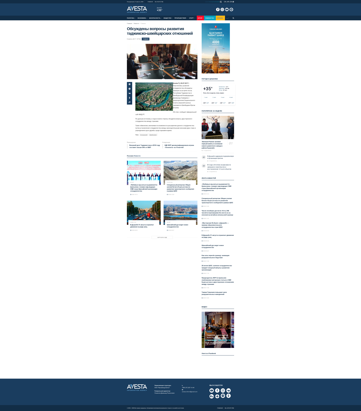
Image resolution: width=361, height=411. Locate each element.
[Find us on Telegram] (231, 9)
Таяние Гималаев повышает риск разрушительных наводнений (214, 293)
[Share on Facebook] (129, 84)
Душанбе (159, 7)
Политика (130, 18)
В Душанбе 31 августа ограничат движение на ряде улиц (142, 226)
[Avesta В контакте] (228, 390)
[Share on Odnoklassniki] (129, 98)
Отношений (143, 135)
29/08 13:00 (206, 298)
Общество (167, 18)
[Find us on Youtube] (227, 9)
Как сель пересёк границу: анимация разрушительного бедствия (215, 256)
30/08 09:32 (134, 230)
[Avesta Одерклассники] (228, 396)
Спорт (191, 18)
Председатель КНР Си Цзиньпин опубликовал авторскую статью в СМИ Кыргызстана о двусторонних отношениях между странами (218, 281)
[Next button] (233, 330)
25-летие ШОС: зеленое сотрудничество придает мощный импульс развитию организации (217, 267)
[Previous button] (203, 330)
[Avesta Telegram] (223, 396)
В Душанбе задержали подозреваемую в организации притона (220, 157)
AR (228, 2)
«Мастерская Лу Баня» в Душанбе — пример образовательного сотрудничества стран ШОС (215, 225)
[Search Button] (233, 18)
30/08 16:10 (134, 194)
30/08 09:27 (171, 230)
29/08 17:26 (206, 261)
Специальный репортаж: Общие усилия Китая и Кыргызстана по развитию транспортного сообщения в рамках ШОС (180, 188)
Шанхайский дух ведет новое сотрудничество (177, 226)
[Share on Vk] (129, 93)
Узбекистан (209, 18)
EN (231, 2)
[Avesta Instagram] (223, 390)
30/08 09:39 (206, 230)
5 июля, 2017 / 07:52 (134, 39)
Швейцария (153, 135)
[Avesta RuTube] (211, 396)
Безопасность (154, 18)
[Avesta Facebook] (217, 390)
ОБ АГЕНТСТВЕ (159, 1)
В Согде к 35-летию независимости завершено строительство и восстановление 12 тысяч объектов (219, 167)
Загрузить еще (162, 237)
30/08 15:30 (171, 194)
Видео (209, 334)
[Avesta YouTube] (211, 390)
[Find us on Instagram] (222, 9)
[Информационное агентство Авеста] (137, 9)
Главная (129, 23)
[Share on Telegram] (129, 88)
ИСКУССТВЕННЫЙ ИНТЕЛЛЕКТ (212, 1)
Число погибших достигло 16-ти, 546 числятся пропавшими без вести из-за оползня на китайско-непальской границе (217, 213)
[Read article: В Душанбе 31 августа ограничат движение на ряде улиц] (144, 213)
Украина (220, 18)
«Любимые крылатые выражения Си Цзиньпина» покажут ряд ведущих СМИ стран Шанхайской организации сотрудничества (143, 188)
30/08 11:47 (206, 218)
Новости (136, 23)
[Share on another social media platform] (129, 102)
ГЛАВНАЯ (150, 1)
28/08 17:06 (206, 287)
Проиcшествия (180, 18)
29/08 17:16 (206, 273)
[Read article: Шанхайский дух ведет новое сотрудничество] (180, 213)
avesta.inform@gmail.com (189, 392)
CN (225, 2)
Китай (200, 18)
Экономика (141, 18)
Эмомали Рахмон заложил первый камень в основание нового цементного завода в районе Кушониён (212, 145)
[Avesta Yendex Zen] (217, 396)
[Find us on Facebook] (218, 9)
